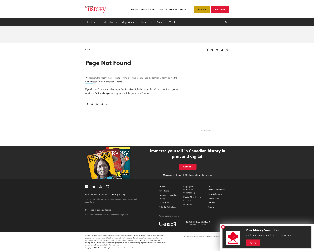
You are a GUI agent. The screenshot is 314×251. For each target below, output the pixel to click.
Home (87, 50)
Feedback (173, 9)
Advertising (164, 191)
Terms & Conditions (134, 248)
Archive (161, 22)
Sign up (253, 243)
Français (182, 9)
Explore (91, 22)
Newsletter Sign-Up (148, 9)
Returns (211, 203)
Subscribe (220, 9)
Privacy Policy (122, 248)
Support (211, 207)
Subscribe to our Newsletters (98, 210)
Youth (172, 22)
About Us (134, 9)
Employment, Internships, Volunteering (189, 189)
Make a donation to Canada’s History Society (105, 194)
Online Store (213, 198)
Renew (179, 175)
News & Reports (215, 194)
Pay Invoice (207, 175)
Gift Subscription (192, 175)
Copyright (88, 248)
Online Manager (102, 93)
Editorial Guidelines (167, 207)
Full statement (114, 245)
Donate (202, 9)
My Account (168, 175)
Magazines (128, 22)
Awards (145, 22)
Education (109, 22)
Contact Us (162, 9)
